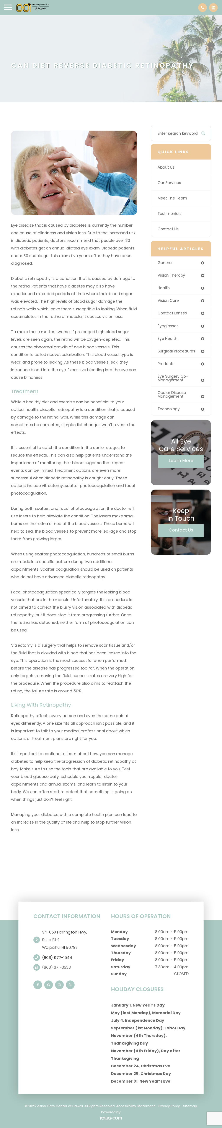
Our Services (169, 182)
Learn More (181, 460)
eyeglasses (168, 326)
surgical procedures (176, 351)
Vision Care (168, 300)
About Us (166, 167)
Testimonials (169, 213)
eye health (167, 338)
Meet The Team (172, 198)
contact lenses (172, 313)
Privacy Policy (169, 1106)
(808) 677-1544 (57, 957)
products (166, 363)
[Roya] (111, 1118)
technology (169, 409)
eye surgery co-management (173, 378)
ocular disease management (172, 394)
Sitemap (190, 1106)
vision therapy (171, 275)
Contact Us (168, 229)
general (165, 262)
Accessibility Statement (135, 1106)
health (164, 288)
